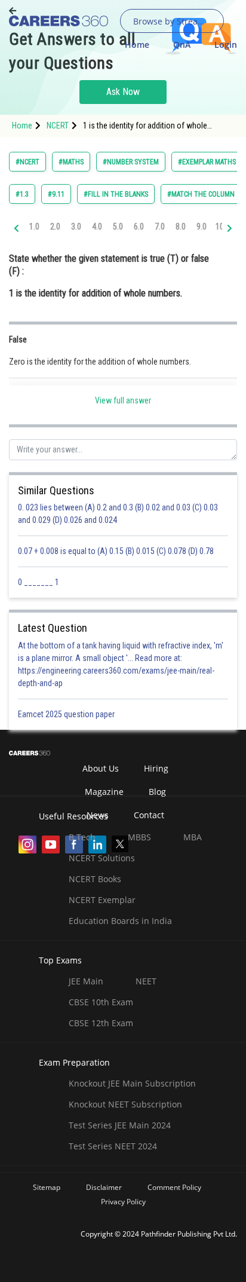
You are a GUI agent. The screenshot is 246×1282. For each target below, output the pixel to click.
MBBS (139, 837)
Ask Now (123, 91)
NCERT (58, 125)
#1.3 (22, 194)
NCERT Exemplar (102, 899)
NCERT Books (95, 879)
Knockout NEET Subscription (125, 1104)
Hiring (156, 768)
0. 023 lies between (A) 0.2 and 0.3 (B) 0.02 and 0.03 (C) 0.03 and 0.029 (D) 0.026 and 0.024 (118, 514)
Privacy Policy (123, 1202)
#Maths (71, 162)
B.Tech (82, 837)
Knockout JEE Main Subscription (132, 1083)
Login (225, 44)
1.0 (34, 226)
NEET (146, 981)
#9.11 (56, 194)
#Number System (131, 162)
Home (137, 44)
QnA (181, 44)
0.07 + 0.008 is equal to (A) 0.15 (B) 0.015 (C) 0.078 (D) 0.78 (116, 551)
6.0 (139, 226)
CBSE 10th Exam (101, 1002)
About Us (100, 768)
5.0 (118, 226)
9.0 (201, 226)
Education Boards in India (120, 920)
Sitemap (46, 1187)
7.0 (160, 226)
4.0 (97, 226)
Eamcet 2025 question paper (67, 714)
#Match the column (201, 194)
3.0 (76, 226)
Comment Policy (174, 1187)
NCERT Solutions (102, 858)
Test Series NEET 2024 (113, 1146)
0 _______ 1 (38, 582)
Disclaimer (104, 1187)
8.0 (181, 226)
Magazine (104, 791)
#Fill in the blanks (116, 194)
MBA (192, 837)
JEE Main (86, 981)
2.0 (55, 226)
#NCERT (27, 162)
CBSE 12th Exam (101, 1023)
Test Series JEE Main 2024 (120, 1125)
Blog (157, 791)
